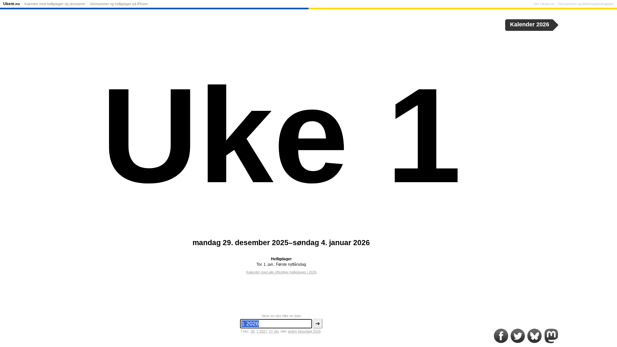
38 (253, 331)
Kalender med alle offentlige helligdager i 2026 (281, 272)
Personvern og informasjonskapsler (586, 4)
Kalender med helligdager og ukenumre (54, 4)
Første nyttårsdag (291, 264)
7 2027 (261, 331)
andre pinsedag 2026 (304, 331)
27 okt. (274, 331)
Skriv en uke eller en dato (281, 316)
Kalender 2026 (529, 24)
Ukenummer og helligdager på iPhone (119, 4)
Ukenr (11, 4)
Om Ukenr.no (543, 4)
